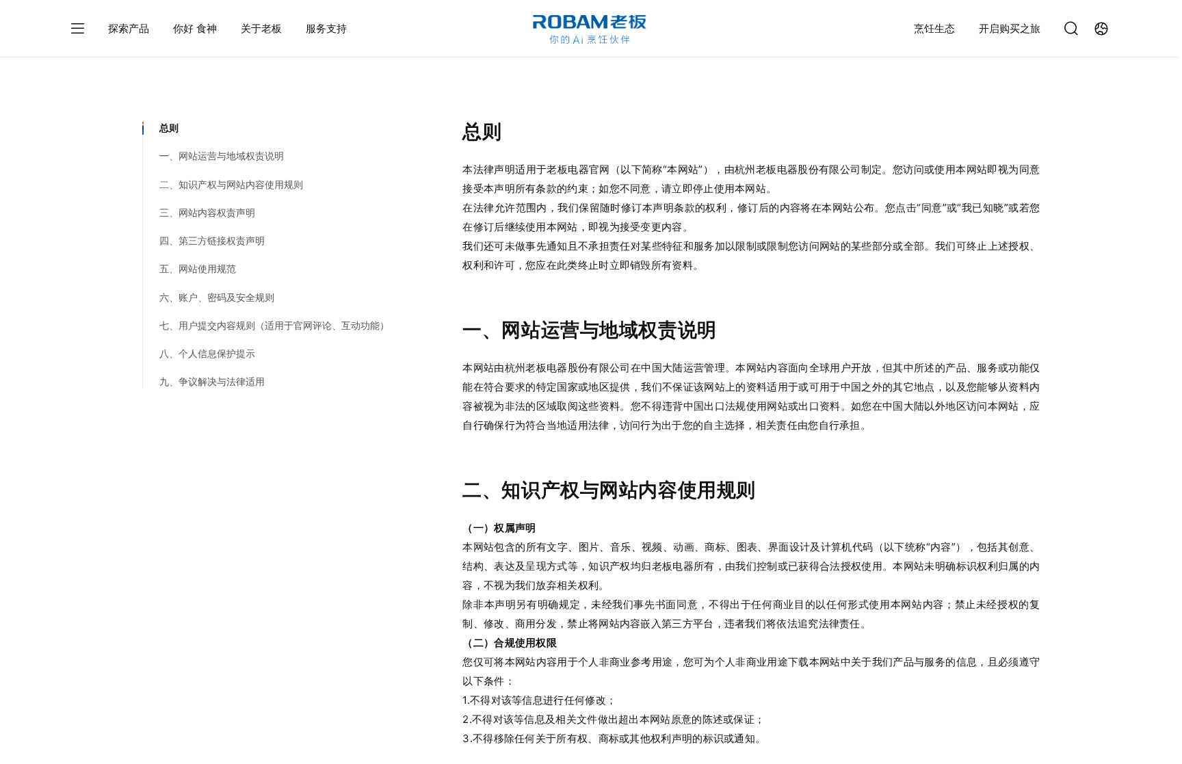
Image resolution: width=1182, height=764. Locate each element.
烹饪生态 (934, 28)
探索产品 (128, 28)
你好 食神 (195, 28)
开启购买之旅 (1009, 28)
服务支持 (326, 28)
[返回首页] (589, 29)
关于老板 (261, 28)
